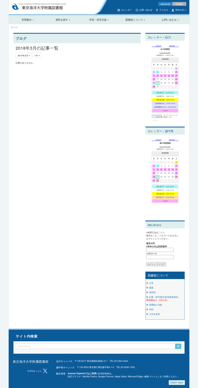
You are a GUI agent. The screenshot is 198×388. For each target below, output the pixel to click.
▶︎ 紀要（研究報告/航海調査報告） (163, 296)
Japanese (165, 3)
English (179, 3)
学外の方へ (180, 9)
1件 (36, 55)
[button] (27, 20)
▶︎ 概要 (149, 287)
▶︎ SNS (149, 309)
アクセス (163, 9)
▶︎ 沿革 (149, 282)
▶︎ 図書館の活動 (154, 304)
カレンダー (126, 9)
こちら (161, 232)
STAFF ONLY (176, 382)
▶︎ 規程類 (151, 292)
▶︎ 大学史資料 (153, 314)
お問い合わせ (146, 9)
